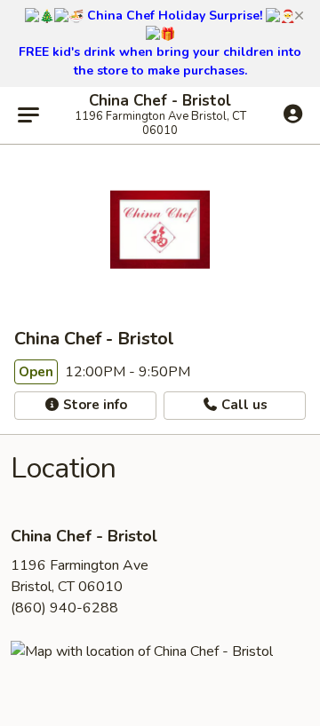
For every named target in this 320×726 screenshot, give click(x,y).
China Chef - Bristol (160, 101)
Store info (93, 405)
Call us (243, 405)
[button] (299, 16)
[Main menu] (28, 115)
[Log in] (293, 114)
